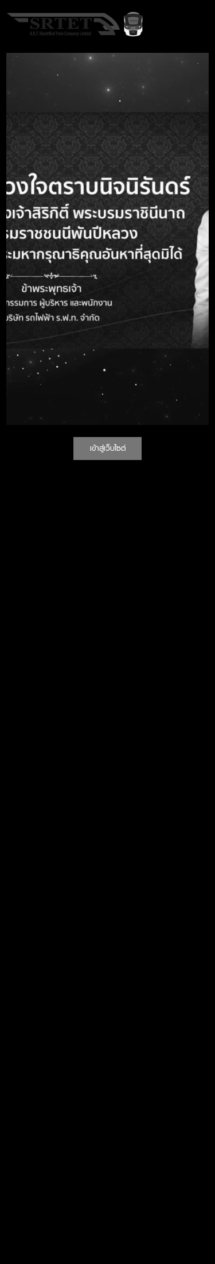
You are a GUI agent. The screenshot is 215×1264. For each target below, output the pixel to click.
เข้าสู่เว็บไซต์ (108, 448)
